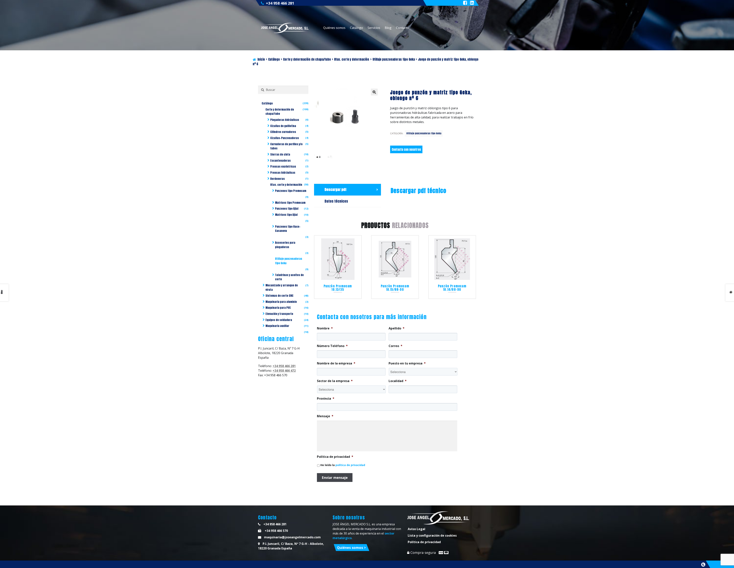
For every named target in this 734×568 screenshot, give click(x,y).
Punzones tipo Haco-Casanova (287, 229)
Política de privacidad (424, 542)
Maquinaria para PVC (278, 308)
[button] (374, 92)
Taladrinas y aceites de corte (289, 277)
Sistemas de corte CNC (279, 296)
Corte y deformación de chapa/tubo (307, 59)
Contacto (402, 28)
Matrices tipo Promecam (290, 203)
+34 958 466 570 (276, 531)
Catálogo (356, 28)
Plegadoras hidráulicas (284, 120)
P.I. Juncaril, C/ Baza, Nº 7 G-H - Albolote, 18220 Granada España (291, 546)
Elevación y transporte (279, 314)
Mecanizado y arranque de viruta (282, 287)
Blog (388, 28)
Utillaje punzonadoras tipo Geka (394, 59)
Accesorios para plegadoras (285, 245)
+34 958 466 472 (284, 370)
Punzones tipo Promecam (290, 191)
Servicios (374, 28)
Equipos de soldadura (279, 320)
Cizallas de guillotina (283, 126)
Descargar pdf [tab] (335, 189)
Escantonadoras (280, 161)
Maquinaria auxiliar (277, 326)
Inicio (261, 59)
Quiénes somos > (351, 547)
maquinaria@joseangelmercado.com (292, 537)
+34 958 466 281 (280, 3)
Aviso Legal (416, 529)
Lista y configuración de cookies (432, 535)
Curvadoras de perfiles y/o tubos (286, 146)
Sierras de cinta (280, 154)
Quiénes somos (334, 28)
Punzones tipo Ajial (286, 209)
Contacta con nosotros (406, 149)
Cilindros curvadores (283, 132)
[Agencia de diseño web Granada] (703, 564)
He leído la (342, 465)
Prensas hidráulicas (282, 173)
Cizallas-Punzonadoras (284, 138)
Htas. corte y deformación (351, 59)
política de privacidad (350, 465)
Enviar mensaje (335, 477)
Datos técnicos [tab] (336, 201)
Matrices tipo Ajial (286, 215)
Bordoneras (277, 179)
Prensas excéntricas (283, 167)
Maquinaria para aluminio (281, 302)
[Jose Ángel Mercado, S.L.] (285, 28)
